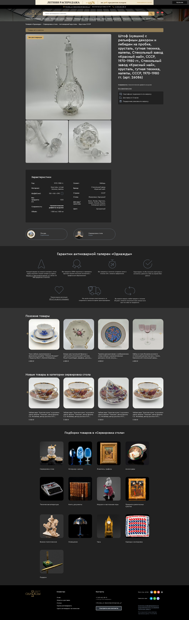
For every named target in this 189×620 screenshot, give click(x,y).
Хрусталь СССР (85, 24)
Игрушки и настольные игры (133, 19)
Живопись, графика (92, 19)
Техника (160, 19)
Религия (70, 19)
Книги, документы (114, 19)
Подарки (46, 19)
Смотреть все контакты (108, 608)
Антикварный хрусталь (68, 24)
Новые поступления (33, 19)
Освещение (78, 19)
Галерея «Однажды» (33, 24)
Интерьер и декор (58, 19)
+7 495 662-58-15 (101, 597)
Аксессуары (150, 19)
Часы (104, 19)
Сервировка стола (50, 24)
